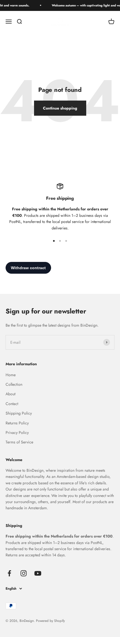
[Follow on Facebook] (9, 573)
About (10, 394)
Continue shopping (60, 108)
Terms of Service (19, 442)
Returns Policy (17, 423)
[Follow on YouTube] (38, 573)
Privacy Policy (17, 432)
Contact (12, 403)
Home (11, 375)
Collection (14, 384)
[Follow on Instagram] (23, 573)
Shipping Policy (19, 413)
